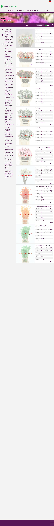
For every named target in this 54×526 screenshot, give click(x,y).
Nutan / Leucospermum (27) (8, 140)
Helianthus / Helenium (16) (8, 117)
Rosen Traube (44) (9, 155)
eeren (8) (7, 50)
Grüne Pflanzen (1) (9, 111)
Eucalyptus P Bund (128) (9, 98)
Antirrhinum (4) (9, 41)
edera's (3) (8, 115)
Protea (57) (7, 148)
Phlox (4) (7, 146)
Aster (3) (7, 48)
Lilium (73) (7, 126)
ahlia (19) (7, 74)
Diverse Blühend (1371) (9, 88)
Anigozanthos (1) (9, 37)
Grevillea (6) (8, 110)
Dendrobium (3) (9, 78)
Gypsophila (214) (9, 113)
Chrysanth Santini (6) (9, 67)
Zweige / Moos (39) (8, 177)
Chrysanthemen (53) (8, 70)
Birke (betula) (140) (8, 52)
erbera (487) (8, 105)
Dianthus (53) (8, 80)
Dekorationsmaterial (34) (10, 76)
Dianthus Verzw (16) (9, 85)
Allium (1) (7, 34)
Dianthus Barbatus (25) (9, 82)
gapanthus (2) (8, 33)
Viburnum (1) (8, 171)
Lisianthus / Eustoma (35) (8, 130)
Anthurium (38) (8, 39)
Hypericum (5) (8, 121)
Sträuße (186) (8, 164)
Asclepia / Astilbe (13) (9, 46)
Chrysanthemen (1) (9, 72)
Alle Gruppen (8, 31)
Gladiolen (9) (8, 108)
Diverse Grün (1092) (8, 91)
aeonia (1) (7, 144)
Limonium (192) (9, 127)
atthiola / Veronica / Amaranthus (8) (8, 133)
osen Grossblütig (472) (9, 150)
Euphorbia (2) (8, 100)
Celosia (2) (7, 59)
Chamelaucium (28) (8, 61)
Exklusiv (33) (8, 102)
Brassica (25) (8, 54)
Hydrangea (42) (8, 119)
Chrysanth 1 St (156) (8, 64)
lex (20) (7, 122)
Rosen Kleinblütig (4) (9, 153)
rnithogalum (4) (9, 143)
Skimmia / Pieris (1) (9, 160)
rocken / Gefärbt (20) (9, 166)
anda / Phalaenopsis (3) (9, 169)
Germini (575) (8, 107)
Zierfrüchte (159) (9, 174)
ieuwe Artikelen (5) (9, 137)
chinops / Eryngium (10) (8, 94)
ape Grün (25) (9, 57)
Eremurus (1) (8, 96)
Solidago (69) (8, 162)
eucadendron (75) (9, 124)
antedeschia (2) (9, 173)
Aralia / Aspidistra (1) (9, 43)
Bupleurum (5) (8, 56)
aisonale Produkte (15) (9, 157)
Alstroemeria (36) (9, 36)
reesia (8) (7, 103)
